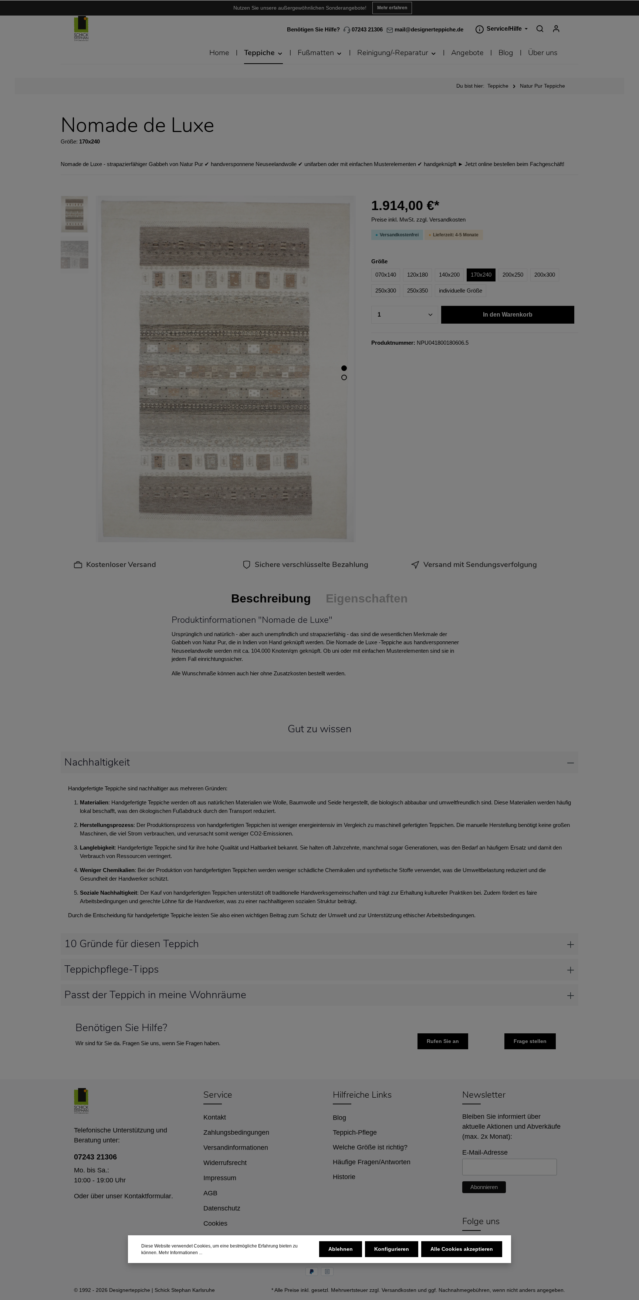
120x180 (417, 274)
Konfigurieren (391, 1249)
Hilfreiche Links (362, 1095)
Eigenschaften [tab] (367, 598)
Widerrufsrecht (225, 1162)
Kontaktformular (147, 1196)
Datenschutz (221, 1208)
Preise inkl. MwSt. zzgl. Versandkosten (418, 219)
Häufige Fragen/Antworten (371, 1162)
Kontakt (214, 1117)
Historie (344, 1177)
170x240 (481, 274)
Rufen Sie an (443, 1041)
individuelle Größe (460, 290)
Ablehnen (340, 1249)
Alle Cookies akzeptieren (461, 1249)
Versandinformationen (235, 1147)
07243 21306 (366, 30)
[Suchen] (539, 28)
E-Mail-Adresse (485, 1152)
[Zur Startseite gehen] (81, 28)
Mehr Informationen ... (180, 1252)
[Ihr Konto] (556, 28)
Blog (339, 1117)
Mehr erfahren (392, 7)
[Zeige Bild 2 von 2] (344, 377)
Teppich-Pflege (355, 1132)
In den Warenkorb (507, 314)
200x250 (513, 274)
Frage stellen (530, 1041)
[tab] (271, 598)
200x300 (544, 274)
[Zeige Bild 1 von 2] (344, 368)
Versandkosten (399, 1290)
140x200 (449, 274)
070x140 (385, 274)
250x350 (417, 290)
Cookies (215, 1223)
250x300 (385, 290)
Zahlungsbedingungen (236, 1132)
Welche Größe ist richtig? (370, 1147)
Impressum (219, 1178)
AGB (210, 1193)
